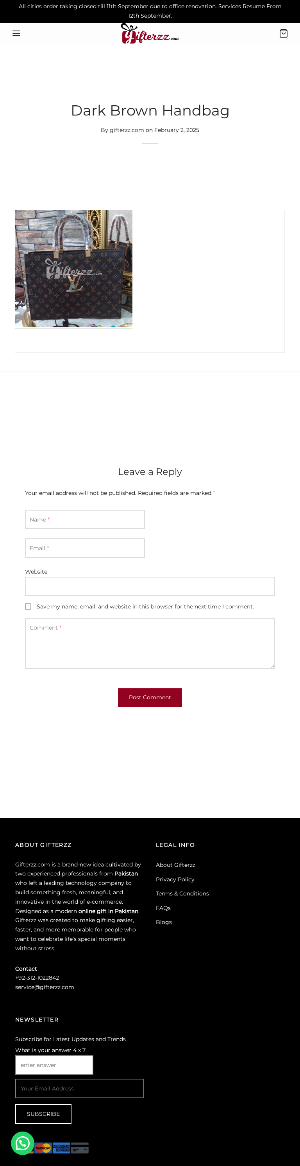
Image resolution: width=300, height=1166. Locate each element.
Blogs (164, 922)
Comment (45, 627)
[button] (22, 1143)
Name (40, 519)
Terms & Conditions (182, 893)
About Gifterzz (175, 864)
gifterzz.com (127, 130)
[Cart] (283, 33)
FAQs (163, 908)
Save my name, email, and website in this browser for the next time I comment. (145, 606)
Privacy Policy (175, 879)
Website (36, 571)
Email (39, 548)
